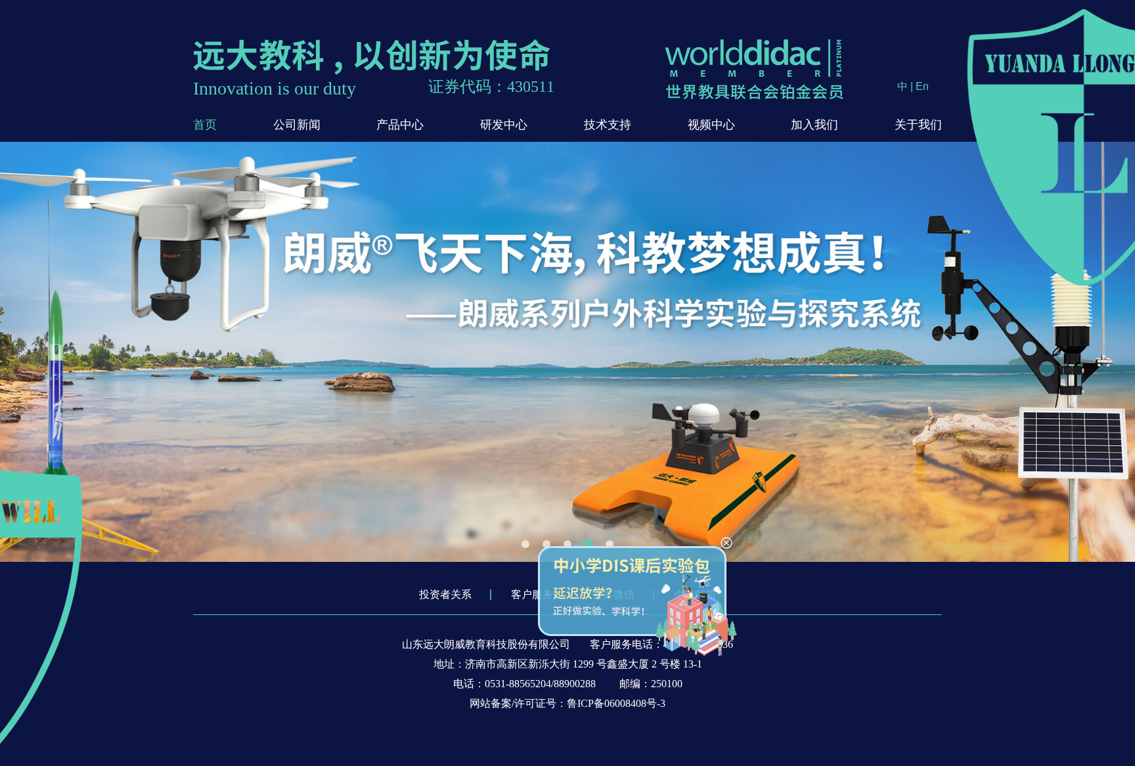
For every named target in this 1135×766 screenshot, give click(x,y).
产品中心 (400, 124)
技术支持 (607, 124)
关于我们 (918, 124)
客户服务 (532, 594)
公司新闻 (297, 124)
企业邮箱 (695, 594)
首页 (205, 124)
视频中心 (711, 124)
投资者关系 (445, 594)
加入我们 (814, 124)
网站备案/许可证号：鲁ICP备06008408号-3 (567, 703)
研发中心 (503, 124)
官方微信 (613, 594)
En (922, 86)
